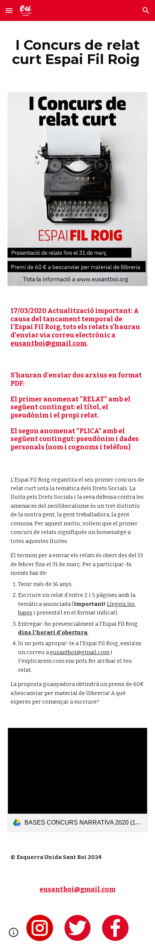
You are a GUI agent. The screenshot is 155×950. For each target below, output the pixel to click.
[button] (9, 10)
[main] (77, 52)
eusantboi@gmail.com (49, 343)
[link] (77, 780)
